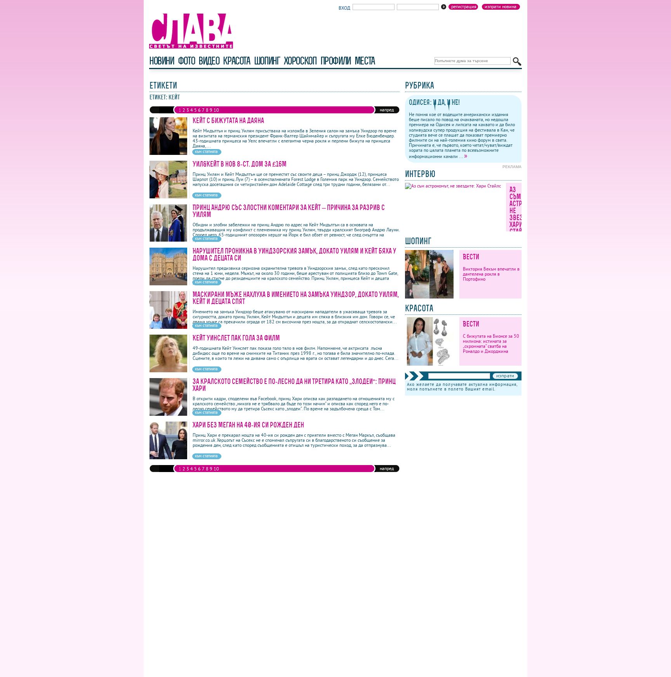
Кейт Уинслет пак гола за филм (236, 337)
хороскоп (300, 60)
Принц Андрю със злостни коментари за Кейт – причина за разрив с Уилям (289, 211)
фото (186, 60)
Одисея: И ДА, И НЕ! (434, 102)
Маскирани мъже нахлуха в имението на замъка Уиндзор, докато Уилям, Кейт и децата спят (296, 298)
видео (208, 60)
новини (161, 60)
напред (387, 110)
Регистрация (463, 6)
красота (236, 60)
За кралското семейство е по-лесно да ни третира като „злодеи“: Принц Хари (294, 385)
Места (365, 60)
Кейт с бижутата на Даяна (228, 120)
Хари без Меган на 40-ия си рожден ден (248, 424)
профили (335, 60)
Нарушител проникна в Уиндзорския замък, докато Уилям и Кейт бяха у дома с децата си (294, 254)
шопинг (267, 60)
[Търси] (517, 61)
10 (216, 110)
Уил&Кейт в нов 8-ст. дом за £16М (240, 164)
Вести (471, 256)
